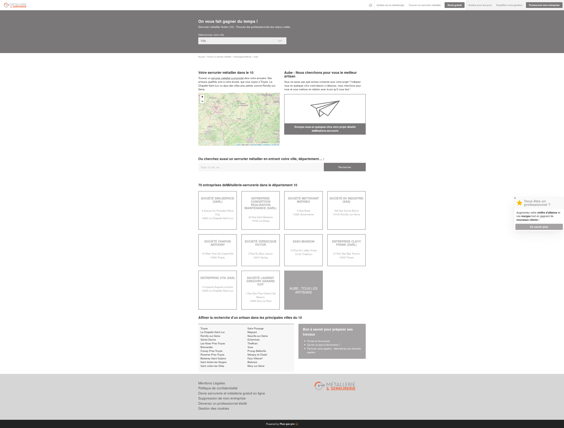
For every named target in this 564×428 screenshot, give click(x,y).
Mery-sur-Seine (255, 366)
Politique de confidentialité (217, 388)
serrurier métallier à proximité (227, 78)
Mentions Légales (211, 383)
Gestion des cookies (213, 408)
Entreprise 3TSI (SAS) (217, 278)
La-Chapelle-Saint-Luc (212, 332)
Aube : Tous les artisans (303, 290)
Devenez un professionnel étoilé (222, 403)
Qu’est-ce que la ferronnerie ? (323, 344)
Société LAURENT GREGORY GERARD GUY (260, 281)
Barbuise (252, 362)
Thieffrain (252, 343)
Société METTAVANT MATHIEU (303, 200)
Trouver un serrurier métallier (219, 56)
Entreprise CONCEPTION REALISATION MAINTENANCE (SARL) (261, 203)
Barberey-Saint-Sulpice (213, 358)
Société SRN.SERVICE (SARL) (217, 200)
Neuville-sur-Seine (257, 336)
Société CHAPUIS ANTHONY (217, 243)
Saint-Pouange (255, 328)
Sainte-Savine (208, 339)
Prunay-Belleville (256, 351)
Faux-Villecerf (254, 358)
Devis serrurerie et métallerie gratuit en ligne (231, 393)
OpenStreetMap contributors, (261, 144)
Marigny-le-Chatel (257, 354)
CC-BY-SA (275, 144)
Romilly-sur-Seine (210, 336)
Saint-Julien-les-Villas (212, 366)
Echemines (253, 339)
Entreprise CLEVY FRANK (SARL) (346, 243)
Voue (250, 347)
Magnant (252, 332)
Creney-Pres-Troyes (211, 351)
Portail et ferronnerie (318, 341)
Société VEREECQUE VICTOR (260, 243)
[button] (390, 5)
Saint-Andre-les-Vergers (213, 362)
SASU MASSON (303, 241)
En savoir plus (539, 227)
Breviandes (206, 347)
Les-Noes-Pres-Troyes (212, 343)
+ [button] (202, 97)
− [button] (202, 101)
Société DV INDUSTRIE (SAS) (346, 200)
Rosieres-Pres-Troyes (212, 354)
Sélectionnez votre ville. (211, 34)
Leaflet (238, 144)
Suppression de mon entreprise (222, 398)
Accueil (201, 56)
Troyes (204, 328)
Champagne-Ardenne (242, 56)
